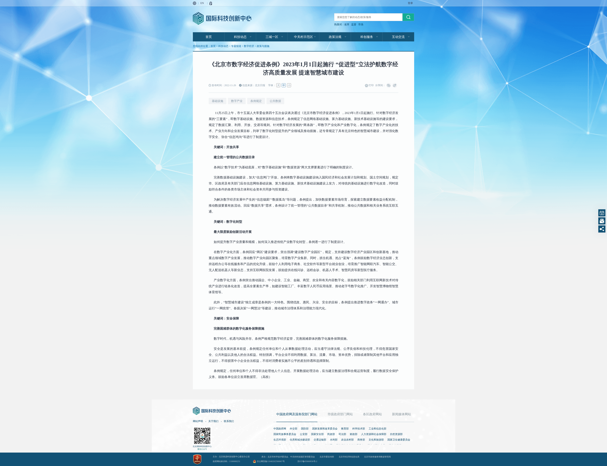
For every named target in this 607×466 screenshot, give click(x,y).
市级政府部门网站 (340, 414)
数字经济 (249, 46)
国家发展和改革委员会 (324, 428)
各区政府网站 (372, 414)
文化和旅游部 (376, 439)
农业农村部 (347, 439)
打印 (371, 85)
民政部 (331, 434)
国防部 (305, 428)
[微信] (388, 85)
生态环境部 (279, 439)
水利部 (333, 439)
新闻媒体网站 (401, 414)
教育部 (345, 428)
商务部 (361, 439)
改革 (346, 24)
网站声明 (198, 421)
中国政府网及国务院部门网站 (296, 414)
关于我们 (213, 421)
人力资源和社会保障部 (373, 434)
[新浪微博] (394, 85)
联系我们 (229, 421)
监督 (353, 24)
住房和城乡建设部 (300, 439)
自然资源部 (396, 434)
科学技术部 (358, 428)
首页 (208, 37)
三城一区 (272, 37)
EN (202, 3)
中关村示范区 (303, 37)
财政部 (353, 434)
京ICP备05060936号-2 (307, 461)
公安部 (303, 434)
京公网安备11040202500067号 (271, 461)
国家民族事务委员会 (284, 434)
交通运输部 (320, 439)
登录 (410, 3)
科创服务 (366, 37)
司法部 (342, 434)
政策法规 (335, 37)
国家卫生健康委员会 (398, 439)
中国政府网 (279, 428)
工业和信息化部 (377, 428)
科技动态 (240, 37)
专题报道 (236, 46)
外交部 (293, 428)
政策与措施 (263, 46)
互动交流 (398, 37)
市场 (360, 24)
